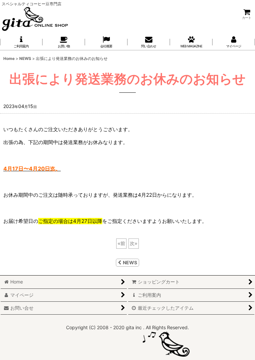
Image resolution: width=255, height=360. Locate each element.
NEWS (130, 262)
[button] (106, 42)
